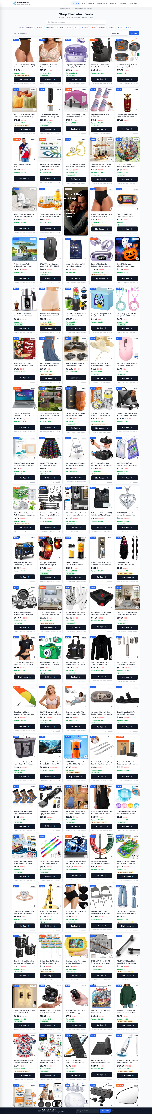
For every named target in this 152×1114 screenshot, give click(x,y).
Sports (86, 27)
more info (90, 8)
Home (40, 27)
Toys (94, 27)
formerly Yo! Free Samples (22, 4)
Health (112, 27)
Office (129, 27)
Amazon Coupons (88, 3)
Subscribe (105, 1111)
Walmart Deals (102, 3)
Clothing (30, 27)
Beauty (103, 27)
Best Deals (123, 3)
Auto (121, 27)
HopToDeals (23, 2)
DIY (78, 27)
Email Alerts (134, 3)
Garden (61, 27)
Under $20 (113, 3)
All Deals (76, 3)
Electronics (50, 27)
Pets (70, 27)
